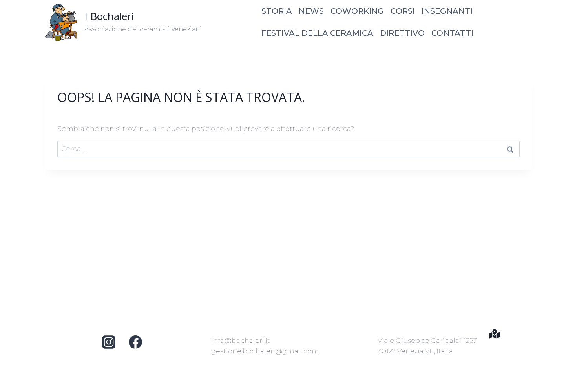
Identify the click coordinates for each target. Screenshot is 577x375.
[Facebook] (135, 342)
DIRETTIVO (402, 33)
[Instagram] (108, 342)
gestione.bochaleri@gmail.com (265, 351)
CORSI (403, 11)
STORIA (276, 11)
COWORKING (357, 11)
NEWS (311, 11)
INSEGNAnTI (447, 11)
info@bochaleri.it (240, 340)
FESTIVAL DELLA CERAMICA (317, 33)
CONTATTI (452, 33)
